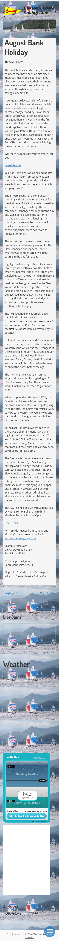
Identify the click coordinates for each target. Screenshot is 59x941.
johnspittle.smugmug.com (20, 538)
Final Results (12, 523)
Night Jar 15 (12, 593)
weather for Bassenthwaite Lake (24, 751)
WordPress (34, 934)
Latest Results (13, 165)
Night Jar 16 (47, 593)
